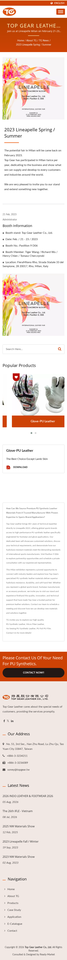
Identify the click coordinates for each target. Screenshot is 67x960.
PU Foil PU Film (44, 628)
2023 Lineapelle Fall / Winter (21, 841)
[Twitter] (8, 721)
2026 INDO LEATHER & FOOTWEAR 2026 (28, 796)
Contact (12, 930)
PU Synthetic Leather (15, 624)
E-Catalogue (14, 923)
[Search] (59, 349)
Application (14, 917)
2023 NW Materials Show (19, 857)
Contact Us (11, 633)
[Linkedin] (12, 721)
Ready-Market (47, 954)
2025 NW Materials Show (19, 826)
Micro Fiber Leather (35, 624)
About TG (31, 40)
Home (20, 40)
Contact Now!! (33, 672)
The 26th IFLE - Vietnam (18, 811)
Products (12, 903)
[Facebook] (4, 721)
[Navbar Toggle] (60, 12)
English (59, 3)
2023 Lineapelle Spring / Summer (33, 45)
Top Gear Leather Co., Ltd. (38, 947)
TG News (44, 40)
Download (20, 467)
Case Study (14, 910)
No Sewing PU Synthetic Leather (21, 628)
